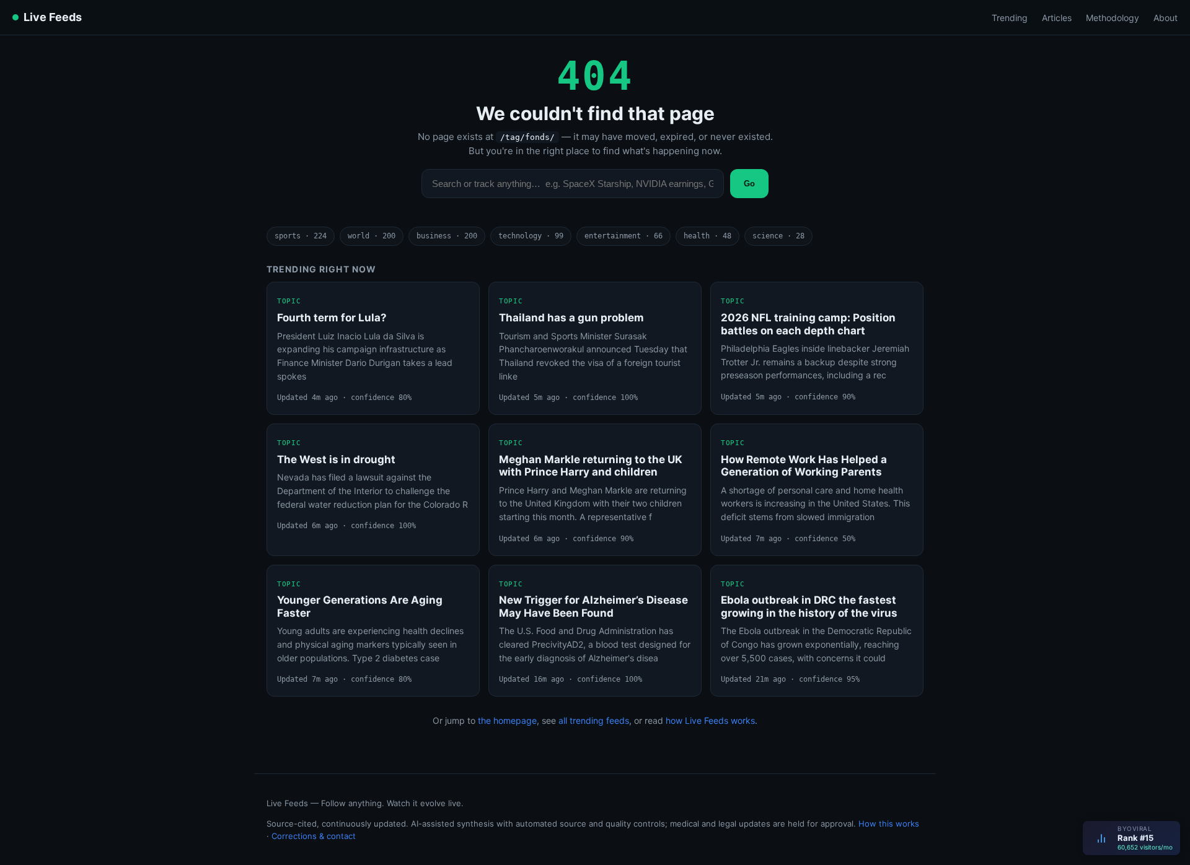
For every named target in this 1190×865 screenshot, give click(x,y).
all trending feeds (593, 720)
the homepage (507, 720)
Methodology (1112, 17)
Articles (1057, 17)
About (1165, 17)
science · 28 (778, 236)
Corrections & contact (313, 836)
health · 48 (707, 236)
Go (749, 183)
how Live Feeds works (710, 720)
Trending (1010, 17)
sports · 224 (301, 236)
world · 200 (371, 236)
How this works (888, 823)
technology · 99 (530, 236)
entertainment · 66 (623, 236)
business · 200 (446, 236)
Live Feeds (53, 17)
